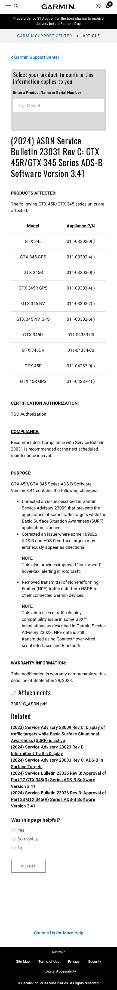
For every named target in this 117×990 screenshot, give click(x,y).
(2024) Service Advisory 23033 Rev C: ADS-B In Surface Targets (57, 763)
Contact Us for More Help (58, 932)
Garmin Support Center (44, 36)
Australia (58, 952)
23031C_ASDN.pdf (29, 703)
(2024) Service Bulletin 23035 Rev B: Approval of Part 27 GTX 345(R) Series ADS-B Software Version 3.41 (58, 780)
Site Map (23, 961)
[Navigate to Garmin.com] (58, 7)
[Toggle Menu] (3, 5)
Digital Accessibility (60, 971)
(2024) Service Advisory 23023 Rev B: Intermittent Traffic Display (48, 750)
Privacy (73, 961)
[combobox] (58, 105)
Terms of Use (48, 961)
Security (94, 961)
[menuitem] (16, 7)
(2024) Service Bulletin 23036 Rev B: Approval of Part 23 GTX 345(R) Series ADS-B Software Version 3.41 (58, 799)
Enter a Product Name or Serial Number (47, 92)
